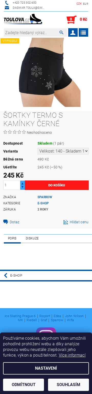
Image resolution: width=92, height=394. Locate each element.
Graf (44, 320)
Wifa (70, 320)
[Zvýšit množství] (22, 182)
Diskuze (32, 238)
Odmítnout (24, 384)
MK (20, 320)
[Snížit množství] (22, 187)
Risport (44, 316)
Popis (12, 238)
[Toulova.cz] (23, 19)
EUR (85, 3)
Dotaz (15, 222)
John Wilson (74, 316)
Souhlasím (68, 384)
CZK (79, 3)
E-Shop (43, 203)
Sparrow (45, 197)
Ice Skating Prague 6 (20, 316)
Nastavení (46, 368)
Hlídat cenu (79, 222)
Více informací (72, 355)
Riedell (32, 320)
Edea (57, 316)
